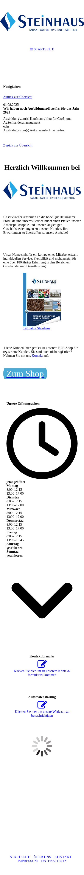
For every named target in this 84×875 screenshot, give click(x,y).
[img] (42, 21)
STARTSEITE (20, 857)
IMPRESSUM (28, 861)
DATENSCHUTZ (54, 861)
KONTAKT (63, 857)
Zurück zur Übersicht (17, 97)
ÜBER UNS (42, 857)
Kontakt (37, 355)
